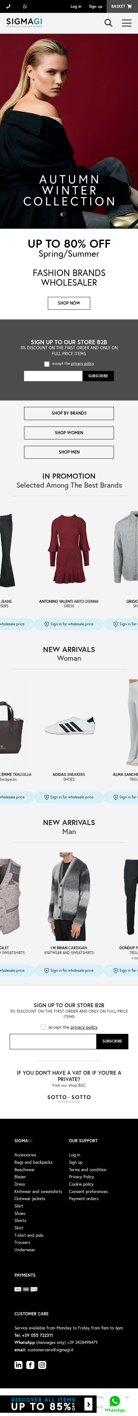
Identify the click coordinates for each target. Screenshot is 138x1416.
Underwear (24, 1250)
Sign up (95, 6)
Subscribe (98, 375)
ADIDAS (59, 774)
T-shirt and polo (28, 1235)
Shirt (18, 1206)
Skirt (18, 1228)
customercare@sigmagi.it (50, 1350)
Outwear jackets (29, 1198)
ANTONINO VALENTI (56, 601)
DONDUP (127, 947)
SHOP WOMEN (69, 433)
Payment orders (84, 1198)
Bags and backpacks (33, 1162)
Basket (118, 6)
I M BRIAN (59, 947)
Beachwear (24, 1169)
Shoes (19, 1213)
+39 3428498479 (25, 6)
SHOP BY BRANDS (69, 413)
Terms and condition (88, 1169)
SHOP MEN (69, 452)
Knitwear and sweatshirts (38, 1191)
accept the (73, 363)
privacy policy (82, 363)
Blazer (20, 1177)
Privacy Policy (81, 1177)
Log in (76, 6)
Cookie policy (81, 1184)
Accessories (25, 1155)
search (108, 23)
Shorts (20, 1220)
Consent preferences (88, 1191)
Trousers (22, 1242)
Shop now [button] (69, 303)
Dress (19, 1184)
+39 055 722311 (8, 6)
